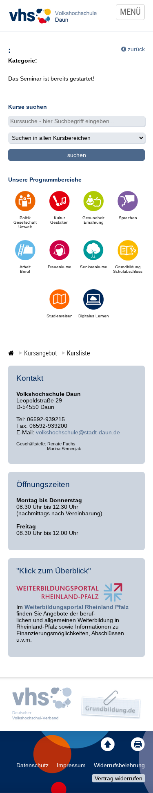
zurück (136, 49)
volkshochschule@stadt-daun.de (78, 432)
